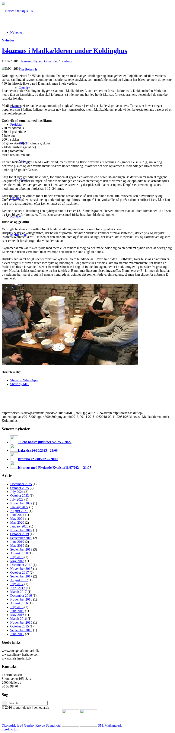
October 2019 (19, 534)
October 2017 (19, 572)
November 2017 (21, 568)
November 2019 (21, 530)
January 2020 (19, 526)
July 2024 (16, 492)
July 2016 (16, 607)
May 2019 (17, 545)
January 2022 (19, 507)
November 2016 (21, 599)
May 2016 (17, 615)
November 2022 (21, 503)
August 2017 (19, 580)
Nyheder (8, 40)
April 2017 (17, 588)
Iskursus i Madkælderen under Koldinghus (64, 50)
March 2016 (18, 618)
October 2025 (19, 488)
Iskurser (26, 61)
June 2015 (17, 634)
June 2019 (17, 542)
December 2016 (21, 595)
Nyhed (37, 61)
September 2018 (21, 549)
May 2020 (17, 522)
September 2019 (21, 538)
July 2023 (16, 499)
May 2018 (17, 561)
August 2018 (19, 553)
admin (68, 61)
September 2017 (21, 576)
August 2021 (19, 511)
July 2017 (16, 584)
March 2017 (18, 591)
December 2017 (21, 565)
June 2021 (17, 515)
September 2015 (21, 630)
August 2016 (19, 603)
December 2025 (21, 484)
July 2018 (16, 557)
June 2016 (17, 611)
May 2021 (17, 518)
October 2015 (19, 626)
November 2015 (21, 622)
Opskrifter (51, 61)
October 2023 (19, 495)
